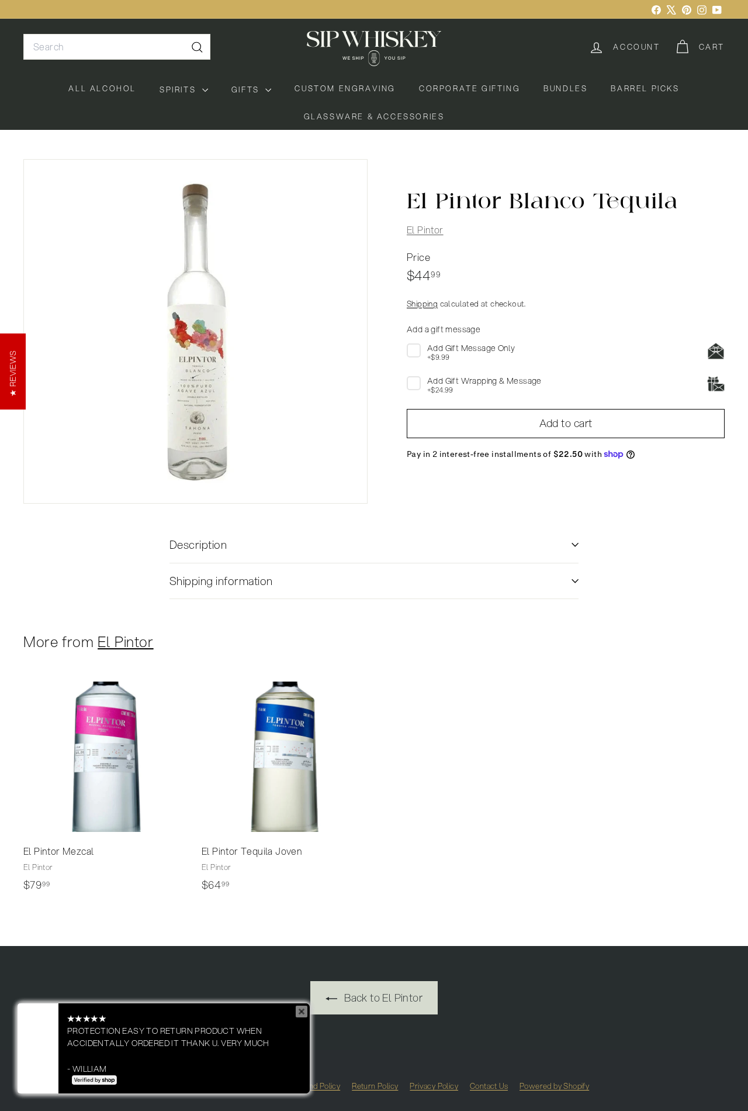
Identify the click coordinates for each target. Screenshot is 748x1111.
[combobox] (116, 47)
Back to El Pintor (382, 997)
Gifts (247, 89)
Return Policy (375, 1086)
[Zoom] (195, 331)
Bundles (565, 88)
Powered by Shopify (554, 1086)
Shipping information (221, 581)
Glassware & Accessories (374, 116)
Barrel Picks (645, 88)
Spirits (179, 89)
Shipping (422, 303)
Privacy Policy (434, 1086)
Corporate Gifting (469, 88)
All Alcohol (102, 88)
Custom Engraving (345, 88)
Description (198, 544)
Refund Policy (316, 1086)
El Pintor (425, 229)
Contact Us (489, 1086)
